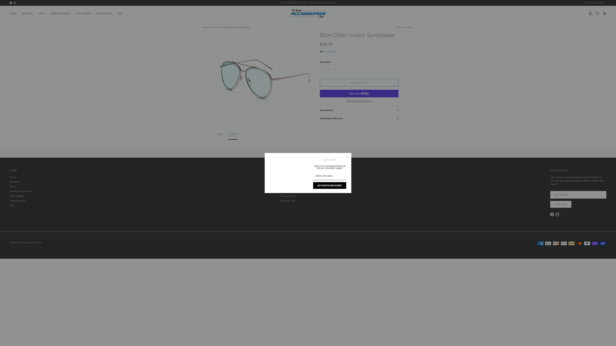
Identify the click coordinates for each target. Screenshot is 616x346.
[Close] (347, 157)
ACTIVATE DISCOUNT (329, 185)
